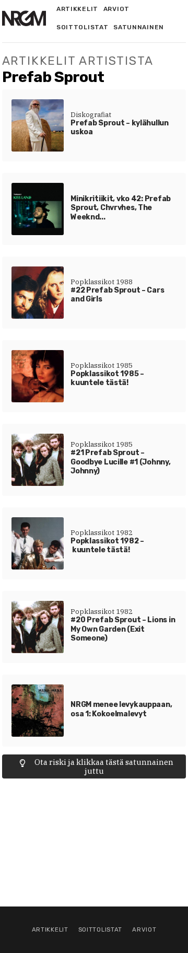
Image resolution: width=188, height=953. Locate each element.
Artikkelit (77, 9)
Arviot (116, 9)
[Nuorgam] (24, 18)
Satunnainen (138, 27)
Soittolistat (82, 27)
